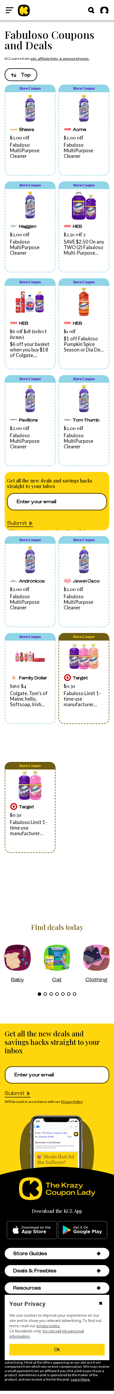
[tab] (39, 994)
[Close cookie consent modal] (101, 1303)
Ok (57, 1349)
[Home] (24, 10)
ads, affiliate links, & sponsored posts (59, 58)
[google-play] (83, 1230)
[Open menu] (10, 10)
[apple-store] (32, 1230)
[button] (30, 130)
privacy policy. (48, 1325)
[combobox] (21, 75)
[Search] (91, 10)
